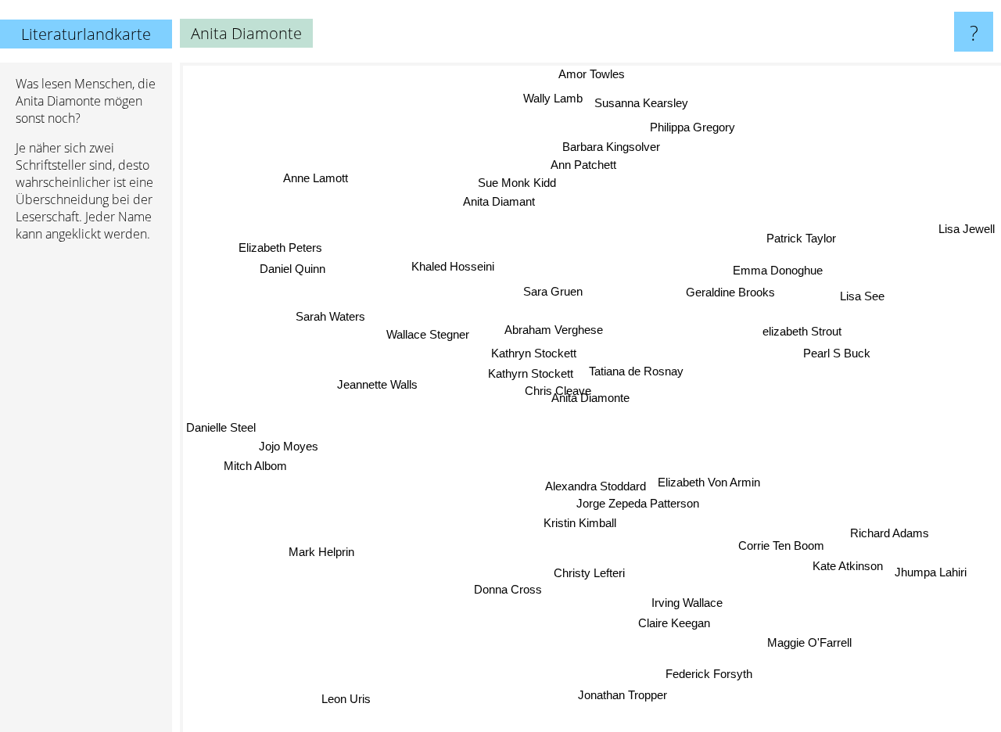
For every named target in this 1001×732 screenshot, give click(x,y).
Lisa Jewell (966, 232)
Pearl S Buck (836, 354)
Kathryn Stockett (533, 353)
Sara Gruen (553, 291)
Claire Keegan (678, 622)
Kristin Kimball (580, 522)
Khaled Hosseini (450, 267)
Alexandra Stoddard (594, 484)
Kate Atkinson (849, 563)
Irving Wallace (688, 601)
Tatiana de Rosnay (635, 371)
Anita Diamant (500, 203)
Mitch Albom (257, 470)
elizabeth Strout (801, 330)
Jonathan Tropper (617, 695)
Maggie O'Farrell (815, 639)
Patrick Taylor (797, 235)
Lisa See (863, 297)
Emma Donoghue (778, 269)
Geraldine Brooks (731, 292)
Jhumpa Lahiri (933, 573)
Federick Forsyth (709, 674)
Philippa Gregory (694, 127)
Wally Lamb (553, 98)
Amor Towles (580, 74)
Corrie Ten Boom (780, 543)
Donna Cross (515, 591)
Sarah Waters (333, 307)
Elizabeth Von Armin (708, 481)
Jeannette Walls (376, 384)
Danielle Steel (221, 430)
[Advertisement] (86, 493)
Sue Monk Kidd (518, 183)
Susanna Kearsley (641, 102)
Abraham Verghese (553, 329)
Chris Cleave (556, 391)
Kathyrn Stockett (530, 373)
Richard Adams (886, 539)
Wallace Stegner (429, 329)
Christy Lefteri (590, 571)
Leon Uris (346, 698)
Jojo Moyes (289, 450)
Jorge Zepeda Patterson (637, 502)
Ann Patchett (582, 165)
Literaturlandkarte (86, 34)
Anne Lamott (317, 174)
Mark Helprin (317, 545)
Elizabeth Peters (279, 249)
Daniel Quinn (292, 270)
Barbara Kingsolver (614, 146)
